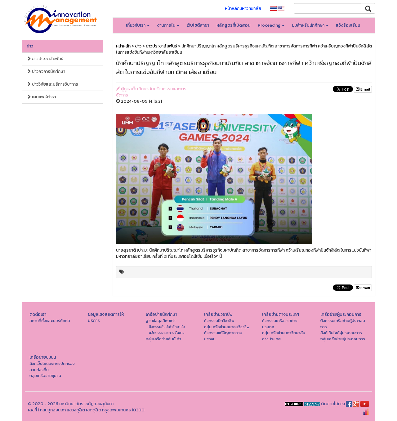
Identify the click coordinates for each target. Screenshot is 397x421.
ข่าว (30, 46)
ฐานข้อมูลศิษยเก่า (161, 321)
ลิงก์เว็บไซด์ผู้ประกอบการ (341, 333)
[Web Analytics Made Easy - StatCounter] (312, 404)
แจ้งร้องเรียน (348, 25)
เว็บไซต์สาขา (198, 25)
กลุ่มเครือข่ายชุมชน (45, 375)
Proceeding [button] (269, 25)
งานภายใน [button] (166, 25)
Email (364, 89)
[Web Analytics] (294, 404)
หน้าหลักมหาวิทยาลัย (243, 8)
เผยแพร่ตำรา (43, 97)
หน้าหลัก (123, 46)
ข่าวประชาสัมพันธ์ (47, 59)
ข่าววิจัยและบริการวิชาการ (54, 84)
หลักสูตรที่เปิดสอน (233, 25)
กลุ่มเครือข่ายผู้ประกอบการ (342, 339)
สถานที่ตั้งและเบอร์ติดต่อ (49, 321)
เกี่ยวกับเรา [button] (136, 25)
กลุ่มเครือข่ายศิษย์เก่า (163, 339)
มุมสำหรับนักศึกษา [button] (308, 25)
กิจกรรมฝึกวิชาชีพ (219, 321)
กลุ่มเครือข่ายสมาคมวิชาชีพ (226, 327)
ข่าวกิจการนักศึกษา (48, 71)
